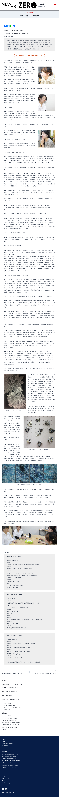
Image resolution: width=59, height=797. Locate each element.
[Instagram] (6, 789)
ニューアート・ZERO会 (7, 743)
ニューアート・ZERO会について (12, 707)
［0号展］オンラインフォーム (10, 729)
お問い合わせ (7, 703)
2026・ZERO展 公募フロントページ (10, 716)
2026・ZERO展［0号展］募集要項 (10, 727)
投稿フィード (5, 779)
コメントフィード (6, 781)
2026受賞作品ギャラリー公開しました (12, 684)
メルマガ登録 (5, 745)
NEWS (27, 12)
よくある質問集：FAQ (9, 705)
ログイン (4, 776)
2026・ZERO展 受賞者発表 (9, 692)
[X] (3, 789)
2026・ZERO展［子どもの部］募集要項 (11, 722)
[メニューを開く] (55, 5)
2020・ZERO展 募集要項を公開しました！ (46, 672)
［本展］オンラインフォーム (9, 720)
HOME (3, 739)
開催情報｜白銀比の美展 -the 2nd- (11, 688)
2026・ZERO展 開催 (7, 695)
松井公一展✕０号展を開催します (10, 699)
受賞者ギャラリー (8, 709)
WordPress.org (6, 783)
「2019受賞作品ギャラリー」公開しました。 (13, 672)
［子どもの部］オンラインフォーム (11, 724)
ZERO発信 (31, 12)
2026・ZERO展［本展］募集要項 (9, 718)
